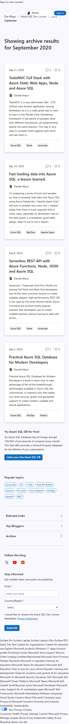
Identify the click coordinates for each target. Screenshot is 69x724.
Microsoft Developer (44, 685)
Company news (52, 697)
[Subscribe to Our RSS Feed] (23, 562)
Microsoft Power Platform (14, 681)
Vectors (9, 490)
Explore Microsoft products (20, 648)
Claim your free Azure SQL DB (23, 457)
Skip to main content (11, 2)
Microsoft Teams (38, 681)
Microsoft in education (33, 660)
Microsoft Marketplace (26, 693)
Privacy (64, 713)
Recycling (5, 722)
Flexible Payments (10, 660)
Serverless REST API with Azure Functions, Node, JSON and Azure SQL (33, 266)
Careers (19, 697)
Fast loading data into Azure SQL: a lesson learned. (32, 176)
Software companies (51, 693)
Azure (29, 685)
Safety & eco (54, 718)
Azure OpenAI (36, 490)
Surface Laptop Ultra (42, 640)
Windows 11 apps (46, 648)
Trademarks (40, 718)
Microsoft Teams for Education (29, 665)
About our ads (19, 722)
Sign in (60, 12)
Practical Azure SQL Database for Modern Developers (33, 359)
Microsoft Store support (41, 652)
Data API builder (45, 484)
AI (21, 484)
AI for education (60, 673)
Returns (60, 652)
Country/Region (14, 600)
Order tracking (8, 656)
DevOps (51, 490)
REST (19, 496)
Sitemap (33, 713)
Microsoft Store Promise (54, 656)
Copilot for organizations (31, 644)
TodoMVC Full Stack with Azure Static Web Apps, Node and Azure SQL (33, 82)
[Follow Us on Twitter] (6, 562)
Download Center (17, 652)
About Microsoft (33, 697)
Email (8, 586)
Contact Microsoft (49, 713)
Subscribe (12, 627)
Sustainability (21, 705)
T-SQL (29, 484)
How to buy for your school (27, 669)
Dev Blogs (10, 16)
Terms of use (26, 718)
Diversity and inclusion (46, 701)
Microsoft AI (7, 677)
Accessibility (6, 705)
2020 (54, 16)
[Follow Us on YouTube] (15, 562)
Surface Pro (6, 640)
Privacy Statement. (27, 618)
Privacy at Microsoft (11, 701)
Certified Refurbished (28, 656)
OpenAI (9, 496)
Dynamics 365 (44, 677)
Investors (28, 701)
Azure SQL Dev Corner (33, 16)
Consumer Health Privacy (14, 713)
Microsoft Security (25, 677)
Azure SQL (11, 484)
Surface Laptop (21, 640)
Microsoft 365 (60, 677)
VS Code (21, 490)
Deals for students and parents (32, 673)
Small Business (17, 685)
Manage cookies (9, 718)
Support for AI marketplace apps (25, 689)
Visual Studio (7, 697)
